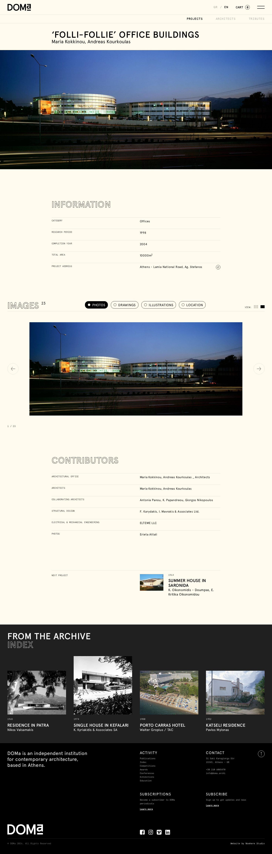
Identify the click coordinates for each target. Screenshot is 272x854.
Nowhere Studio (255, 844)
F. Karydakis (148, 511)
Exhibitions (147, 777)
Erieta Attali (148, 534)
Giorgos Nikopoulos (199, 500)
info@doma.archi (215, 773)
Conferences (147, 773)
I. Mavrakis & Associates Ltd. (179, 511)
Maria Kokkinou (151, 488)
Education (146, 781)
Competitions (147, 766)
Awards (144, 770)
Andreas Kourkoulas (177, 488)
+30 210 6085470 (215, 770)
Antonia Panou (150, 500)
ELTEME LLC (148, 523)
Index (143, 762)
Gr (216, 7)
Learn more (146, 809)
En (226, 7)
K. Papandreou (173, 500)
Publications (147, 759)
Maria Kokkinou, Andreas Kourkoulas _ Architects (175, 477)
